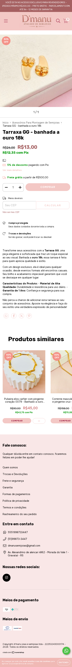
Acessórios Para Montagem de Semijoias (36, 122)
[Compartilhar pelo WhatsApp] (6, 316)
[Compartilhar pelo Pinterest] (29, 317)
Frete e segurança (13, 480)
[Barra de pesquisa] (58, 21)
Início (6, 122)
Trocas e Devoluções (15, 474)
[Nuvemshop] (13, 653)
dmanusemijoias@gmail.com (24, 545)
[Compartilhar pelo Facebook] (14, 317)
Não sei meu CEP (11, 212)
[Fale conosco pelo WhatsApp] (66, 651)
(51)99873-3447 (17, 539)
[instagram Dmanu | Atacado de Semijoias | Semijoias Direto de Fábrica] (6, 578)
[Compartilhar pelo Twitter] (22, 317)
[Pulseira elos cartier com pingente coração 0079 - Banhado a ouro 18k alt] (39, 421)
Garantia (8, 487)
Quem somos (10, 467)
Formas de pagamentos (16, 494)
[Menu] (6, 21)
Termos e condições (14, 507)
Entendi (64, 662)
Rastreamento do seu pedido (20, 514)
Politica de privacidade (16, 500)
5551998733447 (18, 532)
